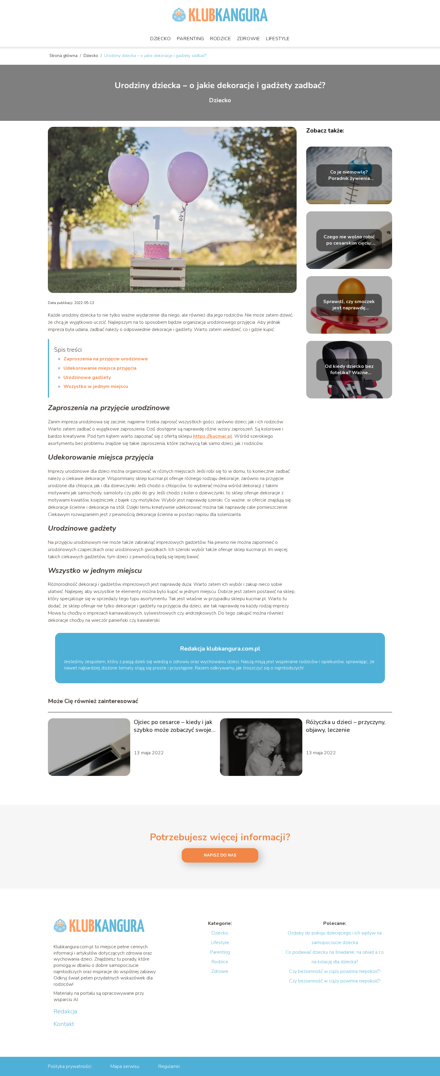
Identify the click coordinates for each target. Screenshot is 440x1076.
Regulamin (169, 1066)
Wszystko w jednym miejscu (95, 386)
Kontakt (64, 1024)
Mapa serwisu (124, 1066)
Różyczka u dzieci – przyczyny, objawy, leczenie (346, 726)
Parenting (190, 38)
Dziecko (160, 38)
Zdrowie (248, 38)
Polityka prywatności (69, 1066)
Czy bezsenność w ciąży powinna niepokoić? (334, 971)
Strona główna (64, 55)
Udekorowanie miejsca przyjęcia (99, 368)
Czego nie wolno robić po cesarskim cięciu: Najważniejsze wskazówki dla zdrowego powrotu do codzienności (349, 240)
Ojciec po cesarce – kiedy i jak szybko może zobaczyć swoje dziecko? (173, 726)
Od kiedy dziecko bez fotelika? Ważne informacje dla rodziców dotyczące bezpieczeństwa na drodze (349, 369)
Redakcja (65, 1011)
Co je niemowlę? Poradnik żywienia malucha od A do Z (349, 175)
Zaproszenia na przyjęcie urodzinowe (105, 359)
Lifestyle (278, 38)
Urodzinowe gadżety (87, 377)
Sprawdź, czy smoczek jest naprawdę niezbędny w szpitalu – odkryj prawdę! (349, 305)
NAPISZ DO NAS (220, 855)
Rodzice (220, 38)
